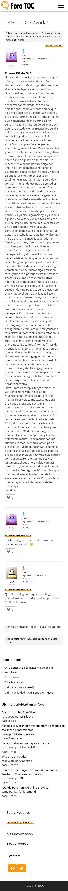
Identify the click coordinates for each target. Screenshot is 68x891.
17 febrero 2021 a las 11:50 (18, 589)
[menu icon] (61, 5)
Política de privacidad (20, 822)
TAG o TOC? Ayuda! (14, 756)
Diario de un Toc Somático (18, 712)
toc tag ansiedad (54, 45)
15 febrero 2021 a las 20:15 (18, 535)
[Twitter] (21, 868)
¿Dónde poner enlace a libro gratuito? (25, 787)
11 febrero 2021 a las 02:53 (18, 72)
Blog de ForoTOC (17, 843)
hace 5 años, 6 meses (39, 692)
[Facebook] (12, 868)
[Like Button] (8, 497)
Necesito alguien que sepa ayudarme (25, 743)
